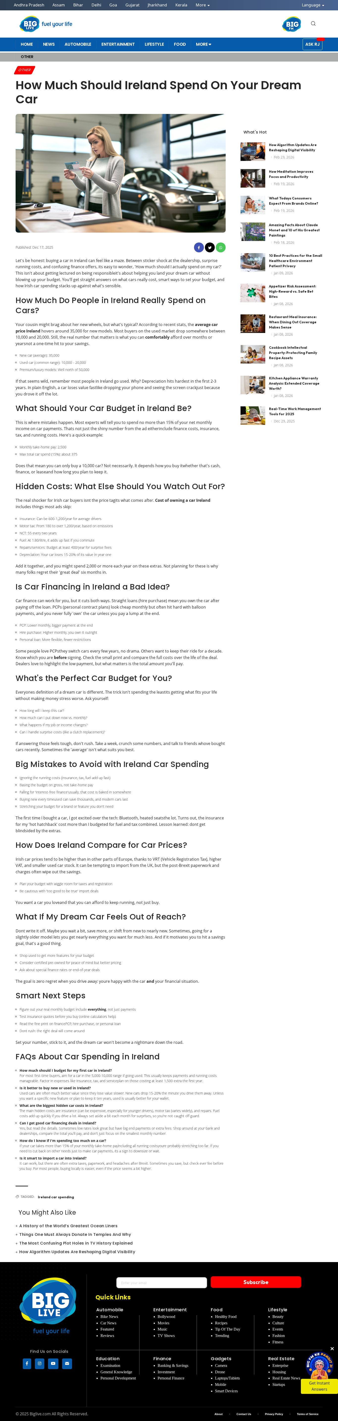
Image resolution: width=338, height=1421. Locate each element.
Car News (108, 1323)
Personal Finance (171, 1378)
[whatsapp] (221, 247)
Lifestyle (278, 1310)
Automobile (109, 1310)
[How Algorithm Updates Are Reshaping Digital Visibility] (253, 151)
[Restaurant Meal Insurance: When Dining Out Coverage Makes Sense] (253, 323)
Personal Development (118, 1378)
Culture (278, 1323)
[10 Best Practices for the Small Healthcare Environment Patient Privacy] (253, 262)
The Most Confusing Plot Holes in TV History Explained (76, 1243)
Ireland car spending (56, 1197)
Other (25, 69)
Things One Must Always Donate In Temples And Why (75, 1234)
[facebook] (199, 247)
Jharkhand (157, 5)
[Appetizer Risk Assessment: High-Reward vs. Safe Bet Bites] (253, 293)
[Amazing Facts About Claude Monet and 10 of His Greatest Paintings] (253, 231)
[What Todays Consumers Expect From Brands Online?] (253, 205)
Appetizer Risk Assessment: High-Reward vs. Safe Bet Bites (292, 291)
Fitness (277, 1342)
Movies (163, 1323)
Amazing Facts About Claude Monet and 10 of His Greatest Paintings (294, 230)
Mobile (220, 1384)
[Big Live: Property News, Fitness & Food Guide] (46, 24)
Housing (279, 1372)
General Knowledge (116, 1372)
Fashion (278, 1336)
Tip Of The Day (227, 1329)
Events (277, 1329)
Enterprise (280, 1365)
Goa (113, 5)
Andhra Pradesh (29, 5)
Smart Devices (226, 1391)
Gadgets (221, 1358)
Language (311, 5)
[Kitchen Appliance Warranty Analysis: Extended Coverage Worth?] (253, 385)
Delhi (96, 5)
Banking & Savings (173, 1365)
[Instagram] (39, 1363)
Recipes (221, 1323)
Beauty (278, 1316)
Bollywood (166, 1316)
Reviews (107, 1336)
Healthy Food (226, 1316)
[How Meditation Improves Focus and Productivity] (253, 178)
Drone (220, 1372)
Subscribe (255, 1282)
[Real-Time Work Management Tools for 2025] (253, 415)
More (201, 5)
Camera (221, 1365)
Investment (166, 1372)
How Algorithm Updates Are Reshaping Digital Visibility (77, 1252)
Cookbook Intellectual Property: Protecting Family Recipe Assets (293, 352)
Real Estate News (286, 1378)
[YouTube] (53, 1363)
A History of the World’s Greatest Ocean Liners (68, 1226)
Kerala (181, 5)
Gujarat (132, 5)
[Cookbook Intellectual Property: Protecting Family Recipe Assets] (253, 354)
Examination (110, 1365)
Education (108, 1358)
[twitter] (210, 247)
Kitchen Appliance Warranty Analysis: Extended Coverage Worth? (294, 383)
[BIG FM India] (291, 24)
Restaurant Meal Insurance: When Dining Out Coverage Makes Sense (293, 322)
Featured (107, 1329)
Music (162, 1329)
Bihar (78, 5)
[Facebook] (27, 1363)
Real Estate (281, 1358)
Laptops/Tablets (227, 1378)
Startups (278, 1384)
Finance (162, 1358)
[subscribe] (67, 1363)
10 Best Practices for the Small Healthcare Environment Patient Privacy (295, 260)
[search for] (313, 24)
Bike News (109, 1316)
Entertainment (170, 1310)
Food (216, 1310)
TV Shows (166, 1336)
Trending (222, 1336)
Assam (58, 5)
